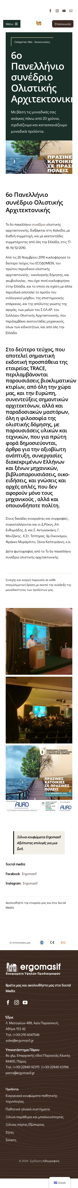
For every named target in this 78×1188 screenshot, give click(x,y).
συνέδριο (39, 224)
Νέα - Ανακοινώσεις (39, 42)
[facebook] (50, 10)
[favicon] (39, 22)
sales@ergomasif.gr (20, 1040)
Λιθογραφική (50, 1161)
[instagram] (57, 10)
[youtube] (64, 10)
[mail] (70, 10)
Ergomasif (29, 873)
